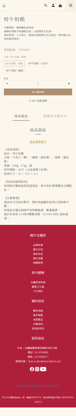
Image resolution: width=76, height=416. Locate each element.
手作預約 (38, 291)
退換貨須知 (38, 328)
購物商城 (38, 310)
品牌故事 (38, 245)
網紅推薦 (38, 258)
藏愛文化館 (38, 286)
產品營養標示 (38, 142)
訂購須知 (38, 324)
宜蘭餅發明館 (38, 282)
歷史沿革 (38, 249)
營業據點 (38, 315)
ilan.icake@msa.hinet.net (44, 361)
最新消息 (38, 254)
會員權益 (38, 319)
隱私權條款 (24, 385)
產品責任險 (51, 385)
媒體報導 (38, 262)
